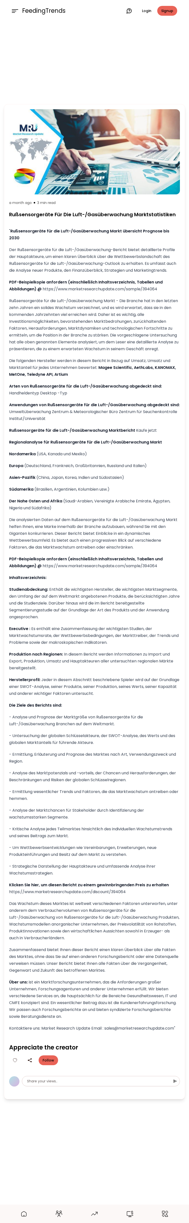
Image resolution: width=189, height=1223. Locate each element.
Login (146, 10)
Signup (167, 10)
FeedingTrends (43, 11)
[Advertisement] (94, 61)
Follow (48, 1060)
